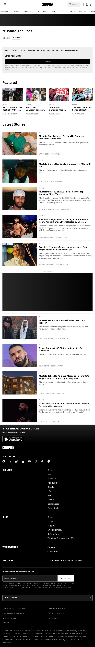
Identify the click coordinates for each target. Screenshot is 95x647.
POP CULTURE (42, 11)
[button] (47, 598)
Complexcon (53, 504)
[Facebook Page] (3, 461)
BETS (54, 11)
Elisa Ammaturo (46, 237)
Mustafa (16, 38)
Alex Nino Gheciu (9, 114)
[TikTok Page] (42, 461)
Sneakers (52, 478)
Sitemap (53, 618)
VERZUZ (82, 11)
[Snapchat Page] (36, 461)
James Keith (44, 154)
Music (4, 105)
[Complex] (47, 4)
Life (49, 491)
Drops (50, 521)
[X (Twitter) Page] (10, 461)
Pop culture (53, 483)
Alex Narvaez (54, 114)
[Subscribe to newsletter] (66, 578)
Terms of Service (81, 67)
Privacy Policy (66, 67)
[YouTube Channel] (29, 461)
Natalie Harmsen (46, 265)
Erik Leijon (43, 182)
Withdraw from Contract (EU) (61, 538)
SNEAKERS (4, 11)
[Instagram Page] (23, 461)
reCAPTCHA (47, 67)
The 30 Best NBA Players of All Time (65, 560)
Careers (51, 547)
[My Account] (86, 4)
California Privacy (13, 613)
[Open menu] (4, 4)
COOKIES (5, 623)
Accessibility (10, 618)
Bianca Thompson (46, 209)
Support (51, 525)
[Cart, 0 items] (91, 4)
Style (50, 470)
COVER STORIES (68, 11)
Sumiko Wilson (32, 114)
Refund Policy (54, 534)
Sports (51, 487)
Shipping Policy (55, 530)
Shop (50, 517)
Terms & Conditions (13, 608)
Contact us (53, 551)
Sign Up (48, 61)
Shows (51, 499)
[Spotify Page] (49, 461)
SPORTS (27, 11)
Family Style (53, 508)
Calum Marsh (78, 114)
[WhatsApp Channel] (16, 461)
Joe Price (43, 421)
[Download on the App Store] (13, 438)
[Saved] (82, 4)
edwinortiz (44, 366)
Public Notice (56, 613)
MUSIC (17, 11)
